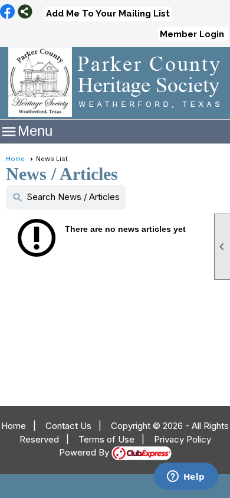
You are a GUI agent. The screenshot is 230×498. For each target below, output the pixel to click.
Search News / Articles (66, 197)
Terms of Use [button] (106, 439)
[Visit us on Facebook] (7, 12)
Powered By (85, 452)
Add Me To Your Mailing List (108, 13)
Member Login (192, 34)
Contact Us (68, 425)
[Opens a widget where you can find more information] (185, 477)
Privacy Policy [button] (182, 439)
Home (15, 159)
